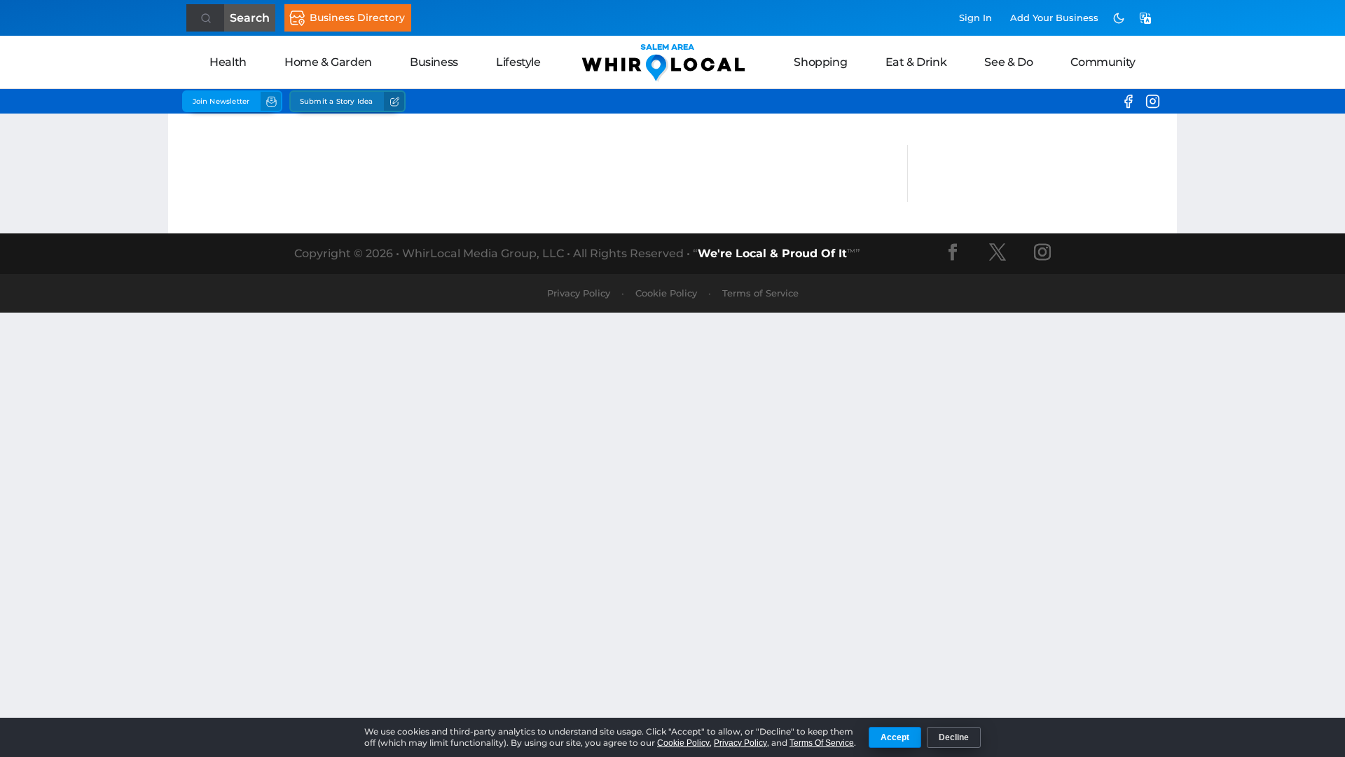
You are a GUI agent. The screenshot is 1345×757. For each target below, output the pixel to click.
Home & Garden (328, 62)
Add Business (1054, 17)
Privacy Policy (578, 293)
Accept (895, 737)
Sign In (975, 17)
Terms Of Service (821, 743)
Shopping (820, 62)
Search (250, 18)
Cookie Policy (666, 293)
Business (434, 62)
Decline (954, 737)
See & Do (1008, 62)
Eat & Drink (916, 62)
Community (1102, 62)
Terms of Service (760, 293)
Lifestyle (518, 62)
